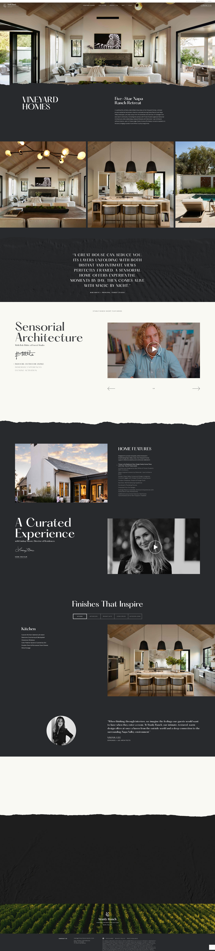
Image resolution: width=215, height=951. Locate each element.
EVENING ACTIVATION (26, 370)
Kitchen (79, 616)
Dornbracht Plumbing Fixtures (127, 485)
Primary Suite (107, 616)
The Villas (102, 5)
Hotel (210, 1)
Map (123, 5)
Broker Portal (200, 1)
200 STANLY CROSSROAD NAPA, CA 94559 (82, 941)
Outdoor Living (135, 616)
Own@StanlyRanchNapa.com (84, 938)
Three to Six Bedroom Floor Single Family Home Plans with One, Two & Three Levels (135, 465)
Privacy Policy (120, 938)
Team (130, 5)
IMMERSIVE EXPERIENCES (28, 367)
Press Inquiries (132, 938)
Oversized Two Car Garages (126, 487)
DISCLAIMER (109, 938)
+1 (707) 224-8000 (80, 943)
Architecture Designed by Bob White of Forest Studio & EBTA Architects (135, 469)
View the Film (21, 557)
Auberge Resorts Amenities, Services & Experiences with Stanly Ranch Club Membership (136, 490)
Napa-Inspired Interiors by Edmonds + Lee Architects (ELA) (135, 473)
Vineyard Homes (89, 5)
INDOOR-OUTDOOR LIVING (29, 364)
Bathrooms (94, 616)
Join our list (107, 871)
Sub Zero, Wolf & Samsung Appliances (130, 483)
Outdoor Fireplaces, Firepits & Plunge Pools (131, 480)
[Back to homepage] (11, 5)
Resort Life (114, 5)
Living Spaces (121, 616)
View (198, 785)
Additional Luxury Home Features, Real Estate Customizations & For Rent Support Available (132, 494)
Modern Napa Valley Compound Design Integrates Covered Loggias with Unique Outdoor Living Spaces (134, 477)
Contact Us (206, 5)
